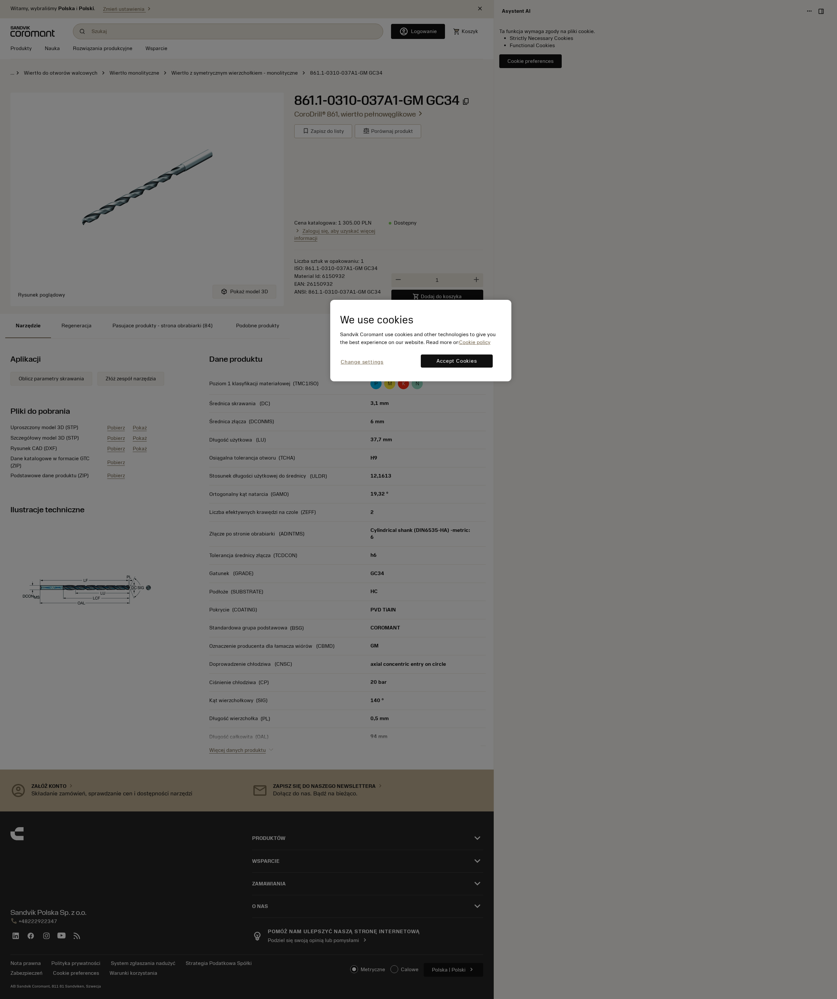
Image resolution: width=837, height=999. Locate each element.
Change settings (362, 362)
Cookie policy (474, 342)
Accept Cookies (456, 361)
